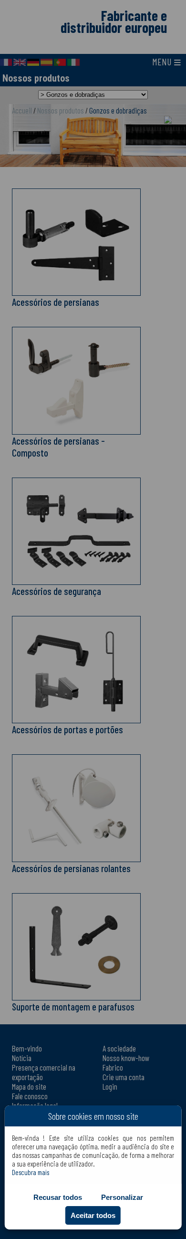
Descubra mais (30, 1172)
